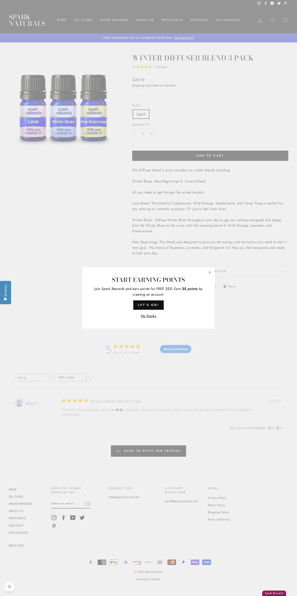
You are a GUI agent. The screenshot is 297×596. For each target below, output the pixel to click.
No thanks (148, 315)
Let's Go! (148, 305)
